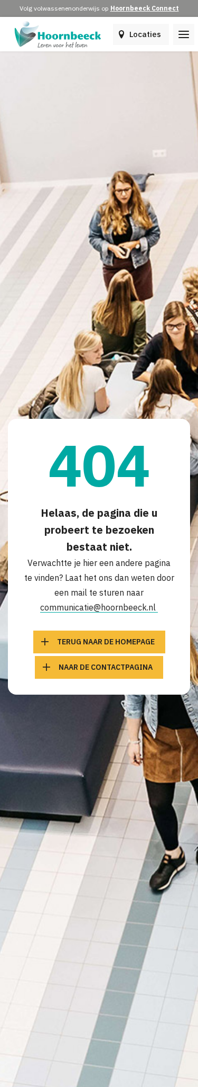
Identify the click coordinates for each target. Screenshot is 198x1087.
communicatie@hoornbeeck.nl (99, 607)
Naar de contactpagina (106, 667)
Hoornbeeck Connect (144, 8)
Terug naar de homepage (106, 641)
